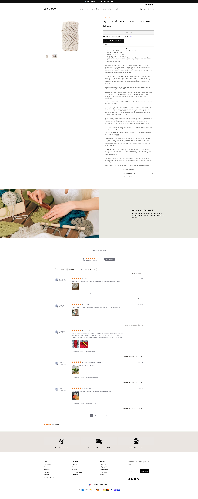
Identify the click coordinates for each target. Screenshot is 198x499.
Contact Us (103, 464)
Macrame (46, 472)
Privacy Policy (104, 469)
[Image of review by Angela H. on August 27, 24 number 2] (84, 344)
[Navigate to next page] (110, 415)
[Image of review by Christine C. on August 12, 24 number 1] (75, 370)
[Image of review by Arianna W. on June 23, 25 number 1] (75, 312)
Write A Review (110, 259)
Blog (109, 9)
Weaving (46, 474)
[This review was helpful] (138, 325)
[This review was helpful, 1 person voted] (138, 382)
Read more (95, 339)
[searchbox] (60, 269)
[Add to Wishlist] (105, 44)
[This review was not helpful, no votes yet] (141, 299)
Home (81, 9)
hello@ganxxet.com (143, 165)
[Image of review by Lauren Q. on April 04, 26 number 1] (75, 286)
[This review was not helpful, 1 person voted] (141, 325)
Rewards (115, 9)
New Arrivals (47, 469)
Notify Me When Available (113, 40)
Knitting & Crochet (49, 477)
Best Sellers (95, 9)
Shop (87, 9)
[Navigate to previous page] (87, 415)
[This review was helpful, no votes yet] (138, 299)
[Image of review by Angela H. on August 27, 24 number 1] (75, 344)
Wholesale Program (77, 472)
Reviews (102, 474)
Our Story (103, 9)
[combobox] (76, 269)
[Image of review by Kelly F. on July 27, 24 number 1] (75, 396)
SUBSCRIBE (144, 471)
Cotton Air (140, 65)
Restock (46, 467)
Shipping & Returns (105, 467)
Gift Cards (75, 474)
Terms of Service (104, 472)
